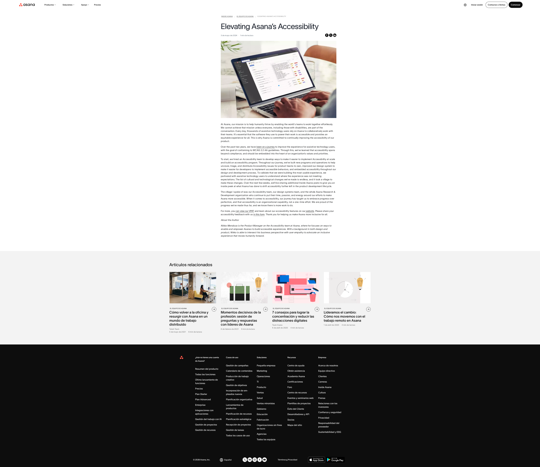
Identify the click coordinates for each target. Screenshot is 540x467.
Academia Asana (296, 376)
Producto (261, 387)
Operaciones (263, 376)
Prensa (321, 398)
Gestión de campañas (237, 365)
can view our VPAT (245, 211)
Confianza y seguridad (329, 412)
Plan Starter (201, 394)
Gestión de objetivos (236, 385)
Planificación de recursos (239, 413)
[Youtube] (264, 459)
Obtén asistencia (296, 371)
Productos (49, 5)
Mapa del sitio (294, 425)
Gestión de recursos (205, 430)
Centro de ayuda (295, 365)
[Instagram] (254, 459)
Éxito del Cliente (295, 409)
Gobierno (261, 409)
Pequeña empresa (266, 365)
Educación (262, 414)
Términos (282, 460)
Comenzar (515, 5)
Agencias (261, 434)
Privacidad (323, 417)
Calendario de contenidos (239, 371)
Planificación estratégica (238, 419)
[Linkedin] (250, 459)
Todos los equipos (266, 439)
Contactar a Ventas (496, 5)
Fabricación (263, 419)
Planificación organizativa (239, 399)
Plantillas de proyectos (299, 403)
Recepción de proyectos (238, 424)
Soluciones (67, 5)
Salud (260, 398)
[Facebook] (259, 459)
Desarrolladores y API (298, 414)
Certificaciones (295, 381)
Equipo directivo (326, 371)
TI (258, 381)
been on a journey (265, 146)
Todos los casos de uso (238, 435)
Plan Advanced (203, 399)
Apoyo (84, 5)
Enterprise (200, 405)
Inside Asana (324, 387)
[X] (245, 459)
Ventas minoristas (266, 403)
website (310, 211)
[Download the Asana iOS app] (316, 459)
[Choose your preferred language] (465, 5)
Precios (97, 5)
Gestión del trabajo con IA (208, 419)
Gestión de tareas (235, 430)
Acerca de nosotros (328, 365)
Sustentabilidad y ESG (329, 432)
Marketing (262, 371)
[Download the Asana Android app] (335, 459)
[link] (227, 17)
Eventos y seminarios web (300, 398)
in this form (259, 214)
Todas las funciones (205, 374)
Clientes (322, 376)
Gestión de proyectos (206, 424)
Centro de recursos (297, 392)
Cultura (322, 392)
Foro (289, 387)
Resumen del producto (206, 369)
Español (227, 460)
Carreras (322, 381)
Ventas (260, 392)
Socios (290, 419)
